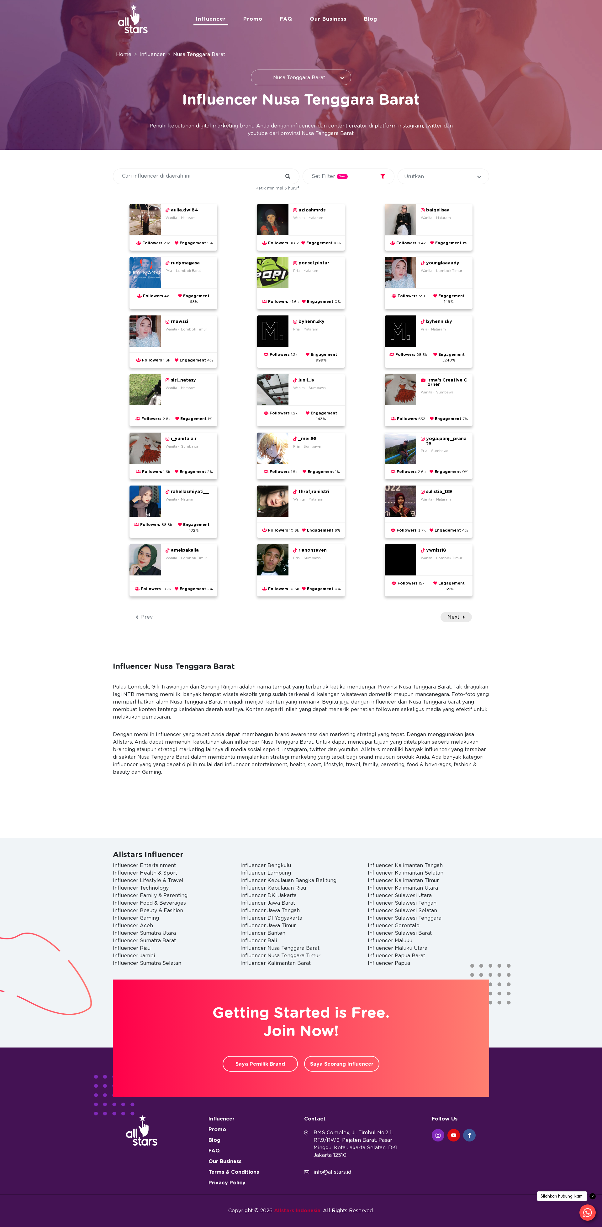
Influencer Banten (262, 933)
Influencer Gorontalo (394, 925)
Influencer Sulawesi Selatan (402, 910)
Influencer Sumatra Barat (144, 940)
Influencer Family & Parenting (150, 895)
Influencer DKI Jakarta (268, 895)
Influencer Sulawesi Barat (400, 933)
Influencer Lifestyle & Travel (148, 880)
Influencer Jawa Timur (268, 925)
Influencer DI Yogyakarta (271, 918)
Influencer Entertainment (144, 865)
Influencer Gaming (136, 918)
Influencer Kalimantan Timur (403, 880)
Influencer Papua (389, 963)
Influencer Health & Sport (145, 873)
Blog (370, 19)
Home (123, 54)
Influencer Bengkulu (265, 865)
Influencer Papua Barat (396, 955)
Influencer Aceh (133, 925)
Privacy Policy (227, 1182)
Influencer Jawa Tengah (270, 910)
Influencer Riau (131, 948)
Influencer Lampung (265, 873)
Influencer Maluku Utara (397, 948)
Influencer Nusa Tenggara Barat (279, 948)
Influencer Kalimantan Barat (275, 963)
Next (454, 617)
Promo (252, 19)
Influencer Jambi (134, 955)
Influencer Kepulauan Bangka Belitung (288, 880)
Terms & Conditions (234, 1172)
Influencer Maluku (390, 940)
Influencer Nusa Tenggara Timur (280, 955)
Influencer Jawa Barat (267, 903)
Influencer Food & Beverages (149, 903)
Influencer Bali (258, 940)
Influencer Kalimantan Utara (403, 888)
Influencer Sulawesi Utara (400, 895)
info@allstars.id (332, 1172)
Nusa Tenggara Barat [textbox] (299, 77)
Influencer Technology (141, 888)
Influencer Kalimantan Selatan (405, 873)
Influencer (211, 19)
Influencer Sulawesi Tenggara (404, 918)
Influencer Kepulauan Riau (273, 888)
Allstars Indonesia (297, 1210)
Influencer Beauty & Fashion (148, 910)
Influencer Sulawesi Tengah (402, 903)
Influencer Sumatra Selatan (147, 963)
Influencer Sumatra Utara (144, 933)
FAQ (286, 19)
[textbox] (443, 177)
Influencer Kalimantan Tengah (405, 865)
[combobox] (301, 77)
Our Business (328, 19)
